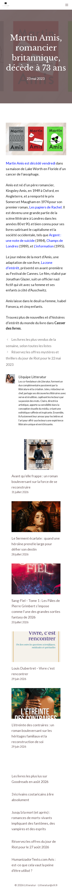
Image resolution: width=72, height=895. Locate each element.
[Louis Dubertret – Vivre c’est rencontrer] (36, 659)
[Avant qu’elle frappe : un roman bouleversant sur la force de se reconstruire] (36, 467)
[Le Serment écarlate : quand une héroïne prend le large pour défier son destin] (36, 529)
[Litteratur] (5, 5)
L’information (44, 246)
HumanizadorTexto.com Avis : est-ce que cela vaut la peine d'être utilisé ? (34, 865)
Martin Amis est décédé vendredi (31, 163)
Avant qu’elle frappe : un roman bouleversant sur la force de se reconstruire (35, 481)
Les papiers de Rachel (45, 207)
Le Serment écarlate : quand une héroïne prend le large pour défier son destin (36, 544)
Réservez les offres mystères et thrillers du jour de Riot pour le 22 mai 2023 (33, 358)
